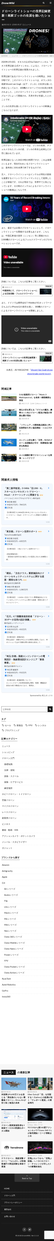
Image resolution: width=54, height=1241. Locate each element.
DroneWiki (26, 1236)
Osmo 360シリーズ (13, 936)
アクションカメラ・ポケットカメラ (18, 836)
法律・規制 (9, 770)
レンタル (42, 725)
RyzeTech (6, 978)
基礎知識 (8, 764)
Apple (4, 877)
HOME (7, 1188)
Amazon (5, 865)
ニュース (27, 24)
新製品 (20, 725)
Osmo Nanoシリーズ (13, 948)
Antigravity (7, 871)
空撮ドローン (8, 800)
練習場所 (8, 788)
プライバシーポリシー (13, 1202)
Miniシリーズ (10, 924)
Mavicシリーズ (11, 913)
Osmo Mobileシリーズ (14, 943)
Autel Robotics (9, 984)
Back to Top (27, 1178)
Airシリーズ (9, 889)
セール (8, 725)
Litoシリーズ (10, 907)
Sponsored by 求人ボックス (41, 695)
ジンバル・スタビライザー (14, 842)
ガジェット (7, 848)
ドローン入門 (8, 758)
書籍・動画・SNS (10, 830)
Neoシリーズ (10, 931)
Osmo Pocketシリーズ (14, 966)
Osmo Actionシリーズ (14, 972)
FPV (30, 725)
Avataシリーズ (11, 895)
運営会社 (7, 1209)
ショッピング (8, 752)
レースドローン (9, 812)
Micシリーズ (10, 919)
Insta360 (6, 996)
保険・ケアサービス (13, 782)
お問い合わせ (9, 1216)
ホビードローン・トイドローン (16, 794)
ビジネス (6, 824)
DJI (3, 883)
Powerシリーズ (11, 954)
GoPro (5, 990)
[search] (50, 709)
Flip (6, 901)
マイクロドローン (10, 806)
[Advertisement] (27, 1032)
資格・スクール (11, 776)
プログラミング (12, 730)
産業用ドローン (9, 818)
